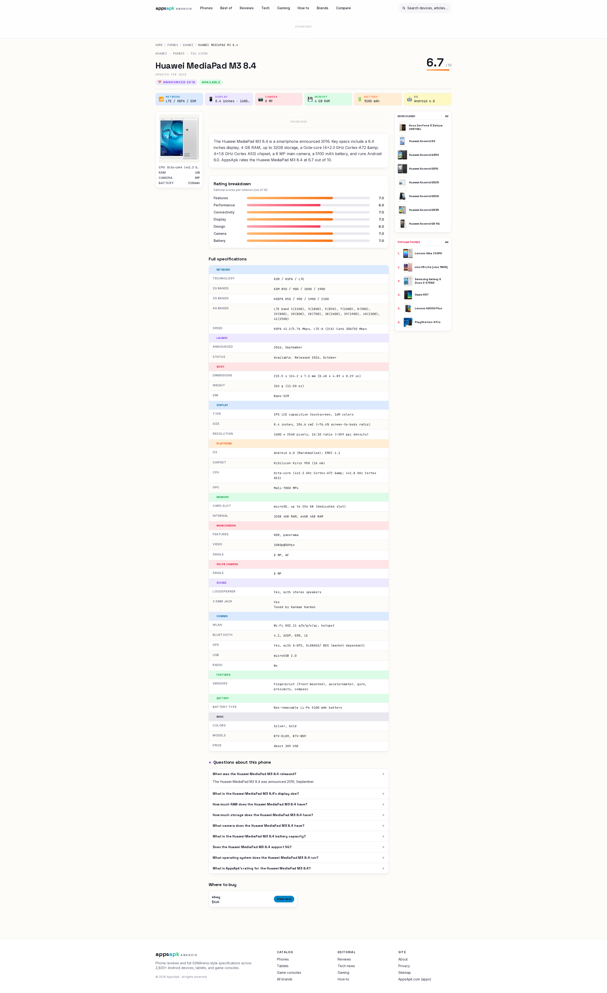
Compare (343, 8)
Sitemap (404, 972)
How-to (343, 979)
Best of (226, 8)
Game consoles (289, 972)
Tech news (346, 966)
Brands (322, 8)
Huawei (188, 45)
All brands (284, 979)
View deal (284, 899)
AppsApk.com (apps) (414, 979)
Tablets (283, 966)
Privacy (404, 966)
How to (303, 8)
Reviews (247, 8)
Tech (265, 8)
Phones (206, 8)
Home (159, 45)
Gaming (283, 8)
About (403, 959)
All (446, 116)
